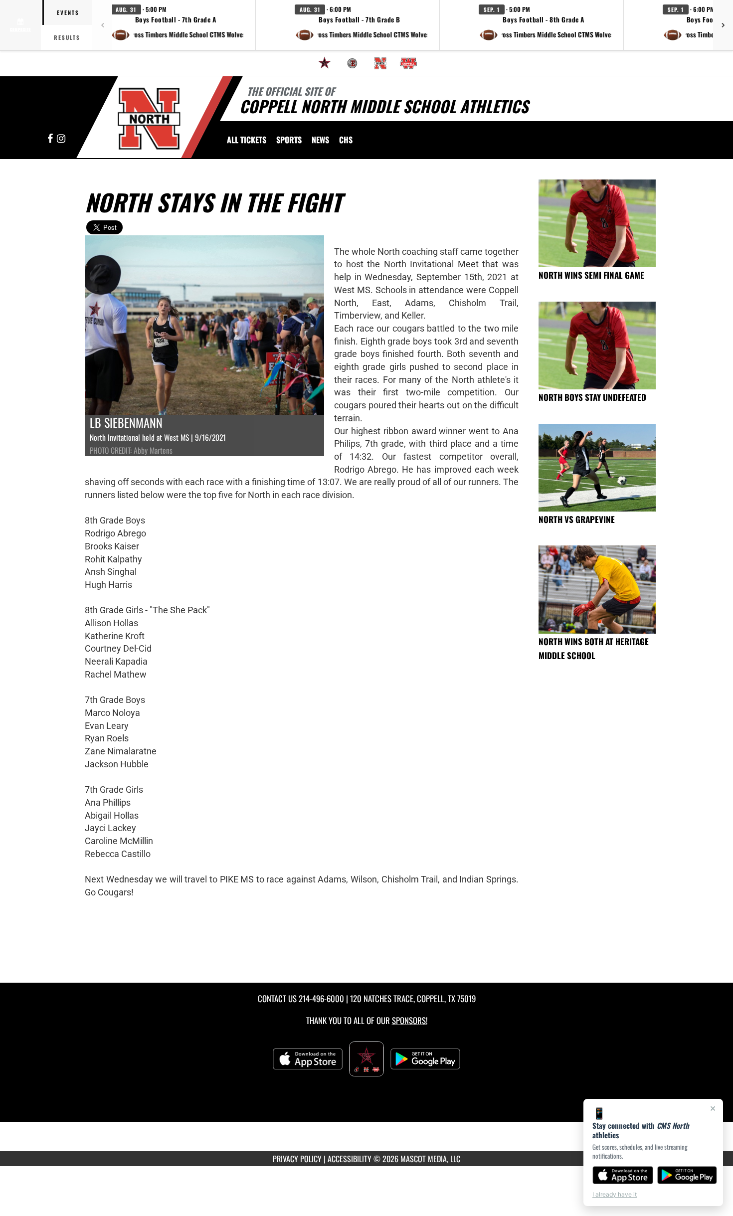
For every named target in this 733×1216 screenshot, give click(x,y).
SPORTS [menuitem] (289, 140)
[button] (177, 25)
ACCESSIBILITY (349, 1159)
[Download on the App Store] (622, 1175)
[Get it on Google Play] (687, 1175)
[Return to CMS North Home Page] (148, 118)
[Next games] (723, 25)
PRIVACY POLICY (297, 1159)
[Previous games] (102, 25)
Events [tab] (68, 12)
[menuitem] (325, 63)
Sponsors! (409, 1020)
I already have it (614, 1194)
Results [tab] (67, 37)
